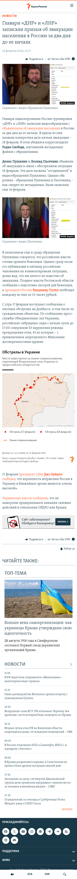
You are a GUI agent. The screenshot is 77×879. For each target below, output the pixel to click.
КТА (29, 874)
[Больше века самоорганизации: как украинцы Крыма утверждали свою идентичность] (38, 599)
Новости (9, 16)
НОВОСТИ (14, 664)
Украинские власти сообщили (25, 498)
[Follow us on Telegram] (49, 831)
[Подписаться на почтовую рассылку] (14, 840)
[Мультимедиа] (12, 874)
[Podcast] (5, 840)
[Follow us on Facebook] (5, 831)
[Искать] (64, 874)
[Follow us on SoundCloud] (57, 831)
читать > (63, 521)
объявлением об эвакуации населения (31, 128)
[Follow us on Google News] (40, 831)
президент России (32, 290)
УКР (47, 874)
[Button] (34, 59)
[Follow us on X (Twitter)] (14, 831)
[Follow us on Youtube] (23, 831)
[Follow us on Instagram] (31, 831)
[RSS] (66, 831)
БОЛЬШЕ (67, 809)
